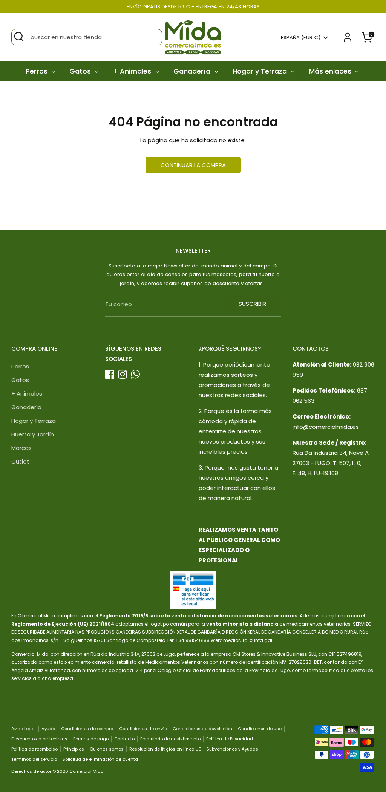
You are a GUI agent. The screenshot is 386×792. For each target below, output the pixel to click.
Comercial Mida (86, 771)
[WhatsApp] (135, 374)
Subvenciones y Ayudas (232, 749)
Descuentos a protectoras (39, 739)
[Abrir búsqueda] (18, 36)
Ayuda (48, 729)
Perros (37, 71)
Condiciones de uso (260, 729)
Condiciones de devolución (202, 729)
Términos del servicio (34, 759)
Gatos (81, 71)
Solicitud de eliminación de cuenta (100, 759)
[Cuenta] (347, 37)
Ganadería (192, 71)
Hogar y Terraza (261, 71)
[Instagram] (122, 374)
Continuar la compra (193, 165)
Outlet (20, 461)
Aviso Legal (23, 729)
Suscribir (252, 304)
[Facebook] (109, 374)
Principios (73, 749)
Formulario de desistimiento (170, 739)
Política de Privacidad (229, 739)
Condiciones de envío (143, 729)
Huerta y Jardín (32, 434)
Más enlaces (331, 71)
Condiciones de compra (87, 729)
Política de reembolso (34, 749)
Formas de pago (91, 739)
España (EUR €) (300, 37)
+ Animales (133, 71)
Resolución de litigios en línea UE (165, 749)
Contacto (124, 739)
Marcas (21, 448)
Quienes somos (107, 749)
